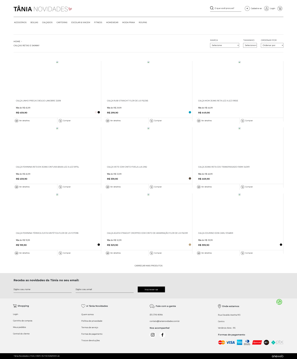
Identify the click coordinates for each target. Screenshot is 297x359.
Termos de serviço (89, 327)
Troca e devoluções (90, 340)
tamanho (248, 40)
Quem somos (87, 314)
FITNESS (98, 22)
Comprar (67, 121)
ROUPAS (143, 22)
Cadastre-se (256, 8)
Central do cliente (21, 334)
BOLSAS (34, 22)
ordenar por (269, 40)
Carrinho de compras (22, 321)
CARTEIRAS (61, 22)
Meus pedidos (19, 327)
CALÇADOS (47, 22)
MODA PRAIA (128, 22)
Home (17, 41)
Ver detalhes (24, 121)
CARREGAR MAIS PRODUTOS (149, 266)
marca (214, 40)
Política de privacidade (91, 321)
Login (272, 8)
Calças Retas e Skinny (26, 45)
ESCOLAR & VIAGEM (80, 22)
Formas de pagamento (91, 334)
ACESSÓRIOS (20, 22)
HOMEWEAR (112, 22)
